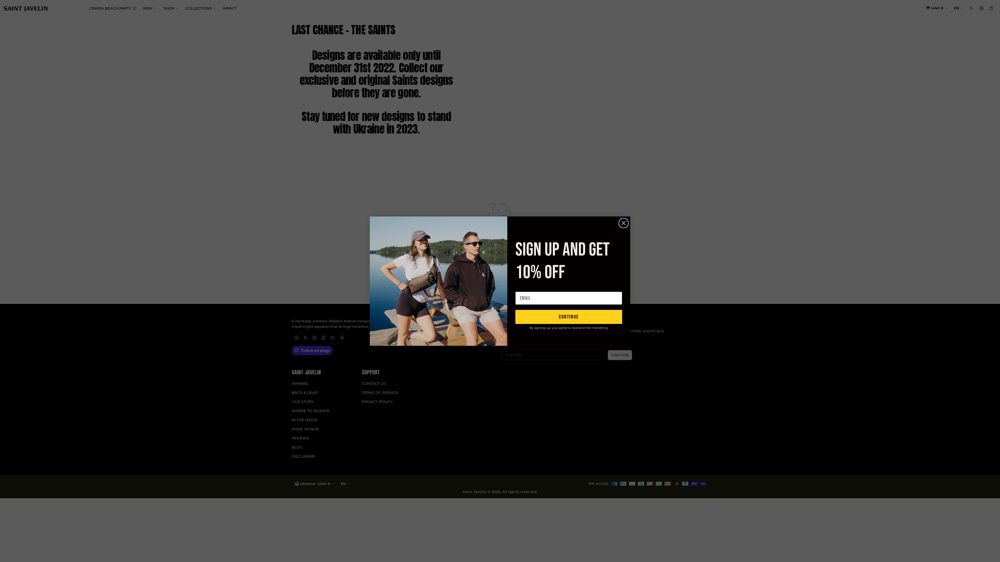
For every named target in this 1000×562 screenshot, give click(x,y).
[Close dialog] (623, 223)
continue (569, 317)
